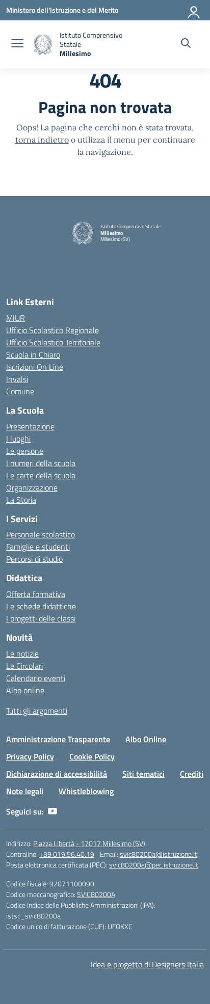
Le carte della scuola (40, 475)
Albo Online (145, 739)
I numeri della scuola (40, 463)
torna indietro (42, 139)
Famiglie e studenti (38, 546)
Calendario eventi (35, 678)
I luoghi (18, 438)
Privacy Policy (30, 756)
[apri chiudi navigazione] (17, 44)
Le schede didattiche (41, 606)
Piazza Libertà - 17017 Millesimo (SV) (89, 843)
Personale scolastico (40, 534)
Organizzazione (32, 487)
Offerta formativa (35, 594)
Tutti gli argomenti (36, 710)
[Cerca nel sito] (186, 44)
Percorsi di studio (34, 559)
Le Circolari (24, 666)
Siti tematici (143, 774)
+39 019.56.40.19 (66, 854)
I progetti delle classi (40, 618)
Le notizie (22, 653)
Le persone (24, 451)
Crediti (191, 774)
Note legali (24, 791)
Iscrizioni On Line (34, 367)
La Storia (21, 500)
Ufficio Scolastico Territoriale (53, 342)
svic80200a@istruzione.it (158, 854)
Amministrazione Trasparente (58, 739)
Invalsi (17, 379)
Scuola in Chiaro (33, 354)
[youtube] (52, 811)
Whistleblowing (86, 791)
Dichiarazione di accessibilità (56, 774)
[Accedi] (194, 10)
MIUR (15, 318)
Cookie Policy (92, 756)
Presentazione (30, 426)
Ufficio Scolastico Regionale (52, 330)
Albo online (25, 690)
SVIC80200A (96, 894)
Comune (20, 391)
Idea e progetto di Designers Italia (147, 964)
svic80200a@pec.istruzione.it (153, 864)
